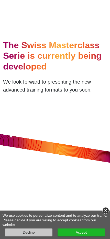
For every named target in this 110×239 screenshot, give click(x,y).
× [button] (105, 210)
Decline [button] (29, 232)
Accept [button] (81, 232)
